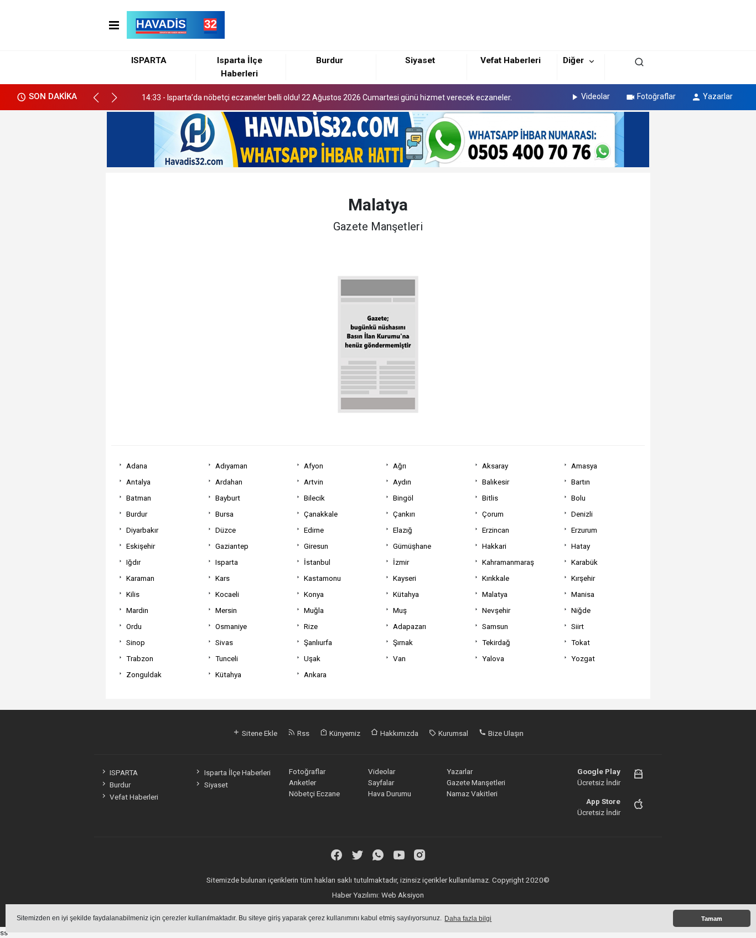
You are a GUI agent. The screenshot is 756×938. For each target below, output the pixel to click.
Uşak (312, 658)
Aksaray (495, 465)
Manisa (582, 594)
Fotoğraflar (656, 96)
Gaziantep (231, 546)
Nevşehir (496, 610)
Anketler (302, 782)
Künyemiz (344, 733)
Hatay (580, 546)
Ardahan (228, 481)
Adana (136, 465)
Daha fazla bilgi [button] (467, 918)
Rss (302, 733)
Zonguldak (144, 674)
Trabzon (139, 658)
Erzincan (495, 529)
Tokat (580, 642)
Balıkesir (495, 481)
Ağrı (399, 465)
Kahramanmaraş (508, 562)
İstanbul (317, 562)
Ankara (315, 674)
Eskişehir (140, 546)
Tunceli (226, 658)
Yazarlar (718, 96)
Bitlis (490, 497)
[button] (101, 102)
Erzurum (584, 529)
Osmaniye (231, 626)
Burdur (329, 60)
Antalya (138, 481)
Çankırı (404, 513)
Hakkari (494, 546)
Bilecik (314, 497)
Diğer (573, 60)
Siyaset (420, 60)
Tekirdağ (496, 642)
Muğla (314, 610)
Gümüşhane (412, 546)
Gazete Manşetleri (476, 782)
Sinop (135, 642)
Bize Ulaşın (505, 733)
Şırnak (403, 642)
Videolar (595, 96)
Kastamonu (322, 578)
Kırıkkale (495, 578)
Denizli (582, 513)
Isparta (226, 562)
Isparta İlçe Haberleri (237, 772)
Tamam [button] (711, 918)
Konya (314, 594)
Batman (138, 497)
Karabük (584, 562)
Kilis (132, 594)
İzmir (401, 562)
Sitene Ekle (258, 733)
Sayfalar (381, 782)
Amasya (584, 465)
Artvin (313, 481)
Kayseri (404, 578)
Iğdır (133, 562)
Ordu (134, 626)
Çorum (493, 513)
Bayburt (227, 497)
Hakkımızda (398, 733)
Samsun (495, 626)
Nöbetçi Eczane (314, 793)
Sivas (224, 642)
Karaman (140, 578)
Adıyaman (231, 465)
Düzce (225, 529)
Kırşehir (583, 578)
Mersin (226, 610)
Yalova (493, 658)
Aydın (402, 481)
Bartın (580, 481)
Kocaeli (227, 594)
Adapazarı (409, 626)
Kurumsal (452, 733)
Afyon (313, 465)
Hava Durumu (389, 793)
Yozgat (583, 658)
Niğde (581, 610)
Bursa (224, 513)
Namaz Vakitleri (472, 793)
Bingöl (403, 497)
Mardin (137, 610)
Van (399, 658)
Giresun (316, 546)
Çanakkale (321, 513)
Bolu (578, 497)
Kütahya (406, 594)
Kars (222, 578)
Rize (311, 626)
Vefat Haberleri (510, 60)
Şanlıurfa (318, 642)
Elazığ (402, 529)
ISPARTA (149, 60)
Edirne (314, 529)
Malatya (495, 594)
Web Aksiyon (402, 894)
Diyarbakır (142, 529)
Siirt (577, 626)
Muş (400, 610)
